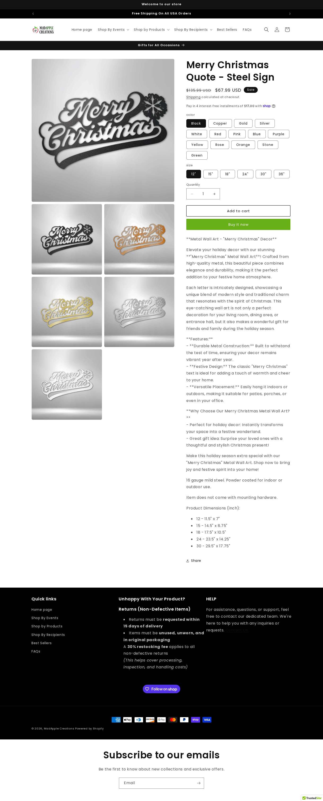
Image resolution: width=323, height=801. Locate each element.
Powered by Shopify (89, 728)
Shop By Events (44, 618)
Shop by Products (47, 626)
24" (245, 174)
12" (193, 174)
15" (210, 174)
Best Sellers (41, 643)
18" (227, 174)
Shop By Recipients (48, 634)
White (196, 134)
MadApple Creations (59, 728)
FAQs (35, 651)
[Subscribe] (198, 783)
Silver (265, 123)
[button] (113, 30)
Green (197, 155)
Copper (220, 123)
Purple (278, 134)
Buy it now (238, 224)
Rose (219, 144)
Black (196, 123)
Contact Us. (237, 630)
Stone (267, 144)
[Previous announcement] (33, 13)
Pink (237, 134)
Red (217, 134)
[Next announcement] (290, 13)
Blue (257, 134)
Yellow (197, 144)
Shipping (193, 97)
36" (282, 174)
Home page (41, 609)
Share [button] (196, 560)
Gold (243, 123)
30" (263, 174)
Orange (243, 144)
